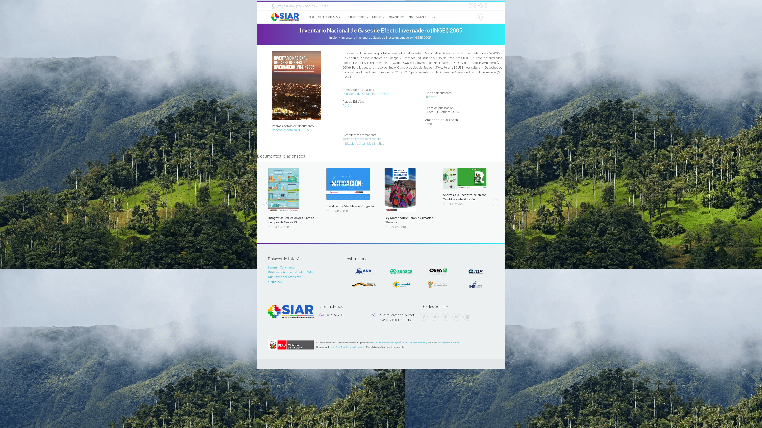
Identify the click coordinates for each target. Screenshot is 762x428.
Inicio (310, 16)
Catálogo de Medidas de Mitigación (292, 206)
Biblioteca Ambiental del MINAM (291, 272)
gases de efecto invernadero (362, 138)
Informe (430, 96)
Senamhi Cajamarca (281, 267)
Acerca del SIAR (329, 16)
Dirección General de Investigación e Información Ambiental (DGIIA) (401, 342)
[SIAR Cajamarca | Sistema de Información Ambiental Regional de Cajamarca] (285, 15)
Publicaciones (356, 16)
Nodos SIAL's (417, 16)
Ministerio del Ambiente (284, 277)
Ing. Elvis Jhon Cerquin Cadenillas (347, 347)
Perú (346, 105)
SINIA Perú (275, 281)
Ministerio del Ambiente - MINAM (366, 93)
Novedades (396, 16)
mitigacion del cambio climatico (363, 143)
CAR (433, 16)
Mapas (376, 16)
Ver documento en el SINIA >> (292, 130)
